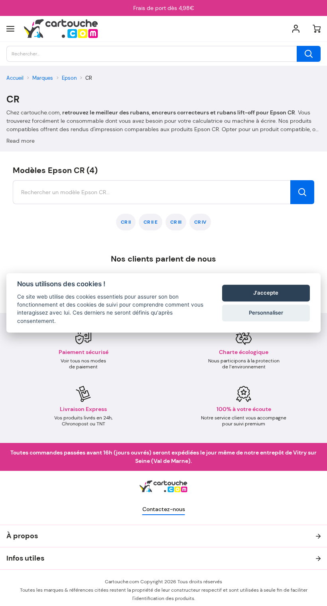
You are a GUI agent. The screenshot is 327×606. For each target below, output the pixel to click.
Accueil (15, 78)
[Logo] (61, 28)
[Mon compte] (296, 29)
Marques (42, 78)
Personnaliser (266, 312)
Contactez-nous (163, 509)
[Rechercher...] (309, 54)
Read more (20, 140)
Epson (69, 78)
